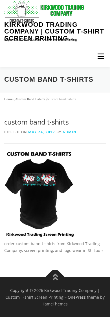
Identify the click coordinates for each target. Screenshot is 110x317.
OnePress (77, 297)
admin (69, 132)
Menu (101, 56)
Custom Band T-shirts (30, 99)
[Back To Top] (55, 277)
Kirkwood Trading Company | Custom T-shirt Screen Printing (54, 31)
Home (8, 99)
